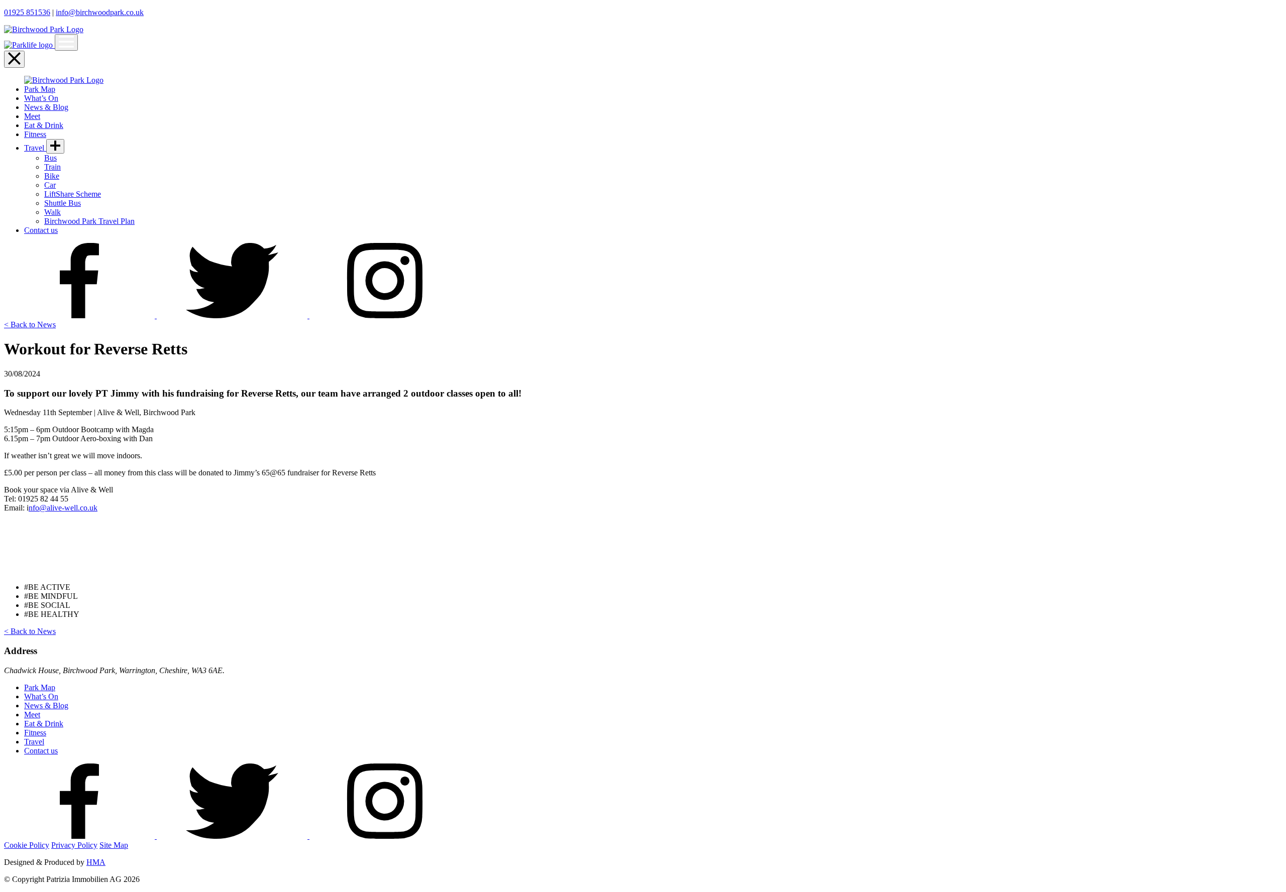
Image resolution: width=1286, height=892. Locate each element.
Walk (52, 212)
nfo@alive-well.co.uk (63, 507)
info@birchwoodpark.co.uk (100, 12)
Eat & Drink (43, 125)
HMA (95, 862)
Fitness (35, 134)
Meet (32, 116)
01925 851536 (27, 12)
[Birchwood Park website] (43, 29)
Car (50, 185)
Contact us (41, 230)
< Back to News (30, 324)
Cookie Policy (26, 845)
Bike (51, 176)
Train (52, 167)
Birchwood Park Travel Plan (89, 221)
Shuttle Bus (62, 203)
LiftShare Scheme (72, 194)
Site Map (113, 845)
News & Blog (46, 107)
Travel (35, 148)
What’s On (41, 98)
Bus (50, 158)
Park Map (39, 89)
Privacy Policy (74, 845)
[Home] (29, 45)
